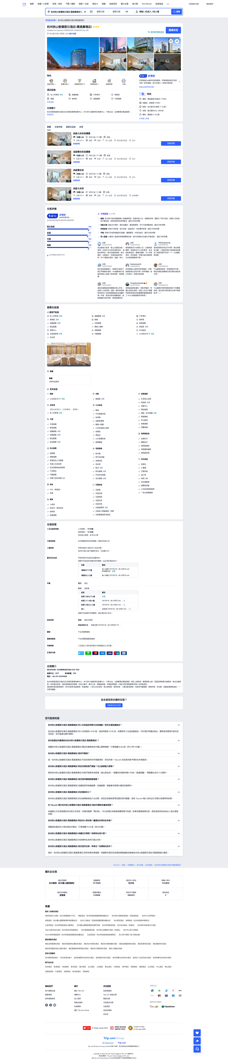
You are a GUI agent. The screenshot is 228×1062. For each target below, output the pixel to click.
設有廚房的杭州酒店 (103, 958)
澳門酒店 (125, 967)
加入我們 (77, 999)
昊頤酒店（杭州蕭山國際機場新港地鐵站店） (61, 920)
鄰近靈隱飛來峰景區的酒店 (79, 948)
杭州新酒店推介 (66, 958)
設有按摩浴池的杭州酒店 (162, 958)
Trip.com (116, 865)
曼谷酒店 (108, 967)
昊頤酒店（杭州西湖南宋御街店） (138, 920)
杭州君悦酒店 (119, 920)
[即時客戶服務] (197, 1049)
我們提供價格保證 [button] (157, 32)
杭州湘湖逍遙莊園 (88, 930)
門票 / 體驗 (70, 4)
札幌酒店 (58, 971)
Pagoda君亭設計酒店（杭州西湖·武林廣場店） (62, 930)
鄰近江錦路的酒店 (115, 948)
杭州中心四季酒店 (148, 916)
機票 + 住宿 (83, 4)
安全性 (105, 1014)
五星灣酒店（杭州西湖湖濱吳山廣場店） (60, 925)
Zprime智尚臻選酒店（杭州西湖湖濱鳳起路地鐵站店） (65, 935)
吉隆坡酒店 (49, 971)
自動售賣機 (99, 421)
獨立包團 (124, 4)
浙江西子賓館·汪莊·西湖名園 (129, 935)
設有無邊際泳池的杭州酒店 (84, 958)
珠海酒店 (65, 967)
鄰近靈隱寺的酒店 (159, 944)
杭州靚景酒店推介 (51, 958)
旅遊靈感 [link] (159, 4)
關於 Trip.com (79, 991)
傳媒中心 (77, 995)
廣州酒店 (82, 967)
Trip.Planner (147, 4)
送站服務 (53, 442)
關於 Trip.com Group (81, 1010)
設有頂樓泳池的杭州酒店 (122, 958)
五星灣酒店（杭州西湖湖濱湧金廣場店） (102, 935)
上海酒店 (99, 967)
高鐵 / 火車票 (43, 4)
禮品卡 (95, 4)
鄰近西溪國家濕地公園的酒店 (56, 948)
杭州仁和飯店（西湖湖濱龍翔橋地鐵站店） (96, 920)
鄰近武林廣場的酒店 (52, 944)
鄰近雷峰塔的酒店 (144, 944)
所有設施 (50, 102)
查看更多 (50, 115)
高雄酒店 (86, 971)
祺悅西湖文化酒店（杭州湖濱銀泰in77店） (60, 916)
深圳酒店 (48, 967)
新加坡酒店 (76, 971)
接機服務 (98, 316)
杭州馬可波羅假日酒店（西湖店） (108, 930)
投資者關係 (107, 991)
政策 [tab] (81, 127)
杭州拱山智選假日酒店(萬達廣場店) (69, 27)
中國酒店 (131, 865)
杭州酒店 (149, 865)
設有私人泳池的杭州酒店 (142, 958)
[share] (197, 1040)
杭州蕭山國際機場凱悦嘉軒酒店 (88, 925)
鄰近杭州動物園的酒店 (109, 944)
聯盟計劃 (106, 999)
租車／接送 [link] (57, 4)
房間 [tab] (49, 127)
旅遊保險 (113, 4)
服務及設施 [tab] (71, 127)
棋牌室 (52, 320)
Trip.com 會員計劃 (110, 995)
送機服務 (53, 323)
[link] (194, 4)
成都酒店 (67, 971)
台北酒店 (91, 967)
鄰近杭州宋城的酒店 (91, 944)
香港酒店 (57, 967)
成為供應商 (107, 1010)
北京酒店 (151, 967)
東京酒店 (74, 967)
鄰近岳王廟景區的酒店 (98, 948)
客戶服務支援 (50, 991)
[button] (168, 4)
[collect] (197, 1032)
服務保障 (48, 995)
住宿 (24, 4)
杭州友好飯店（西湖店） (126, 925)
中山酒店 (159, 967)
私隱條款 (77, 1006)
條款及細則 (78, 1002)
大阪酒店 (117, 967)
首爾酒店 (134, 967)
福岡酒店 (142, 967)
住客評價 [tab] (58, 127)
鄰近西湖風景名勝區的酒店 (72, 944)
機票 (32, 4)
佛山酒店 (168, 967)
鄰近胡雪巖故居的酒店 (127, 944)
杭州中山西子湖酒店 (130, 930)
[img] (73, 54)
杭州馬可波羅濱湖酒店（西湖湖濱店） (126, 916)
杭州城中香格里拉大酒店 (147, 925)
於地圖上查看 (144, 118)
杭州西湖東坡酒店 (108, 925)
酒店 (123, 865)
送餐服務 (53, 515)
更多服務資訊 (50, 999)
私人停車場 (54, 316)
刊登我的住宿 (108, 1002)
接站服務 (53, 327)
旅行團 (135, 4)
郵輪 (104, 4)
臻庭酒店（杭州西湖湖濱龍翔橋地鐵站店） (94, 916)
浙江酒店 (140, 865)
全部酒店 (106, 1006)
